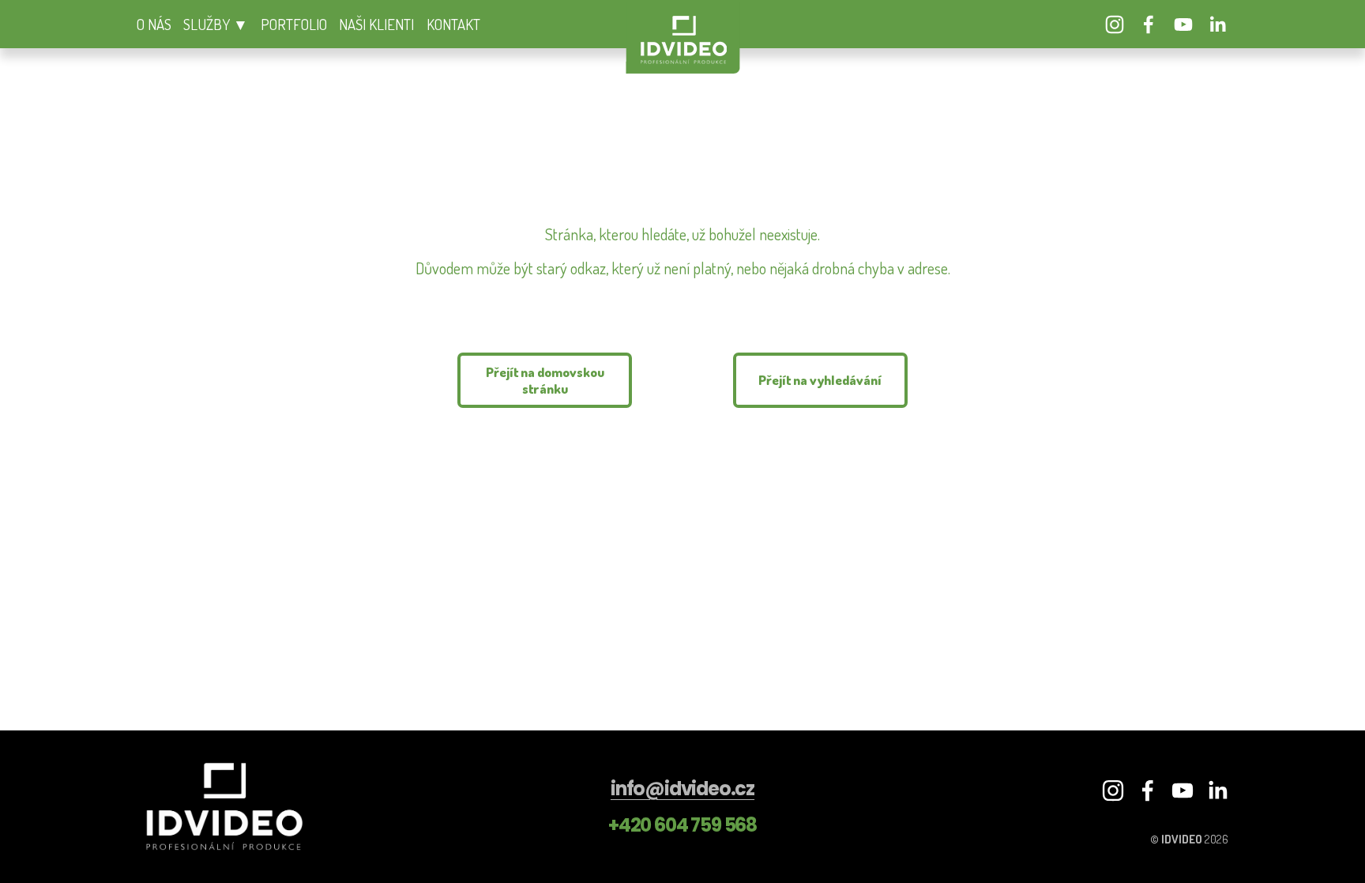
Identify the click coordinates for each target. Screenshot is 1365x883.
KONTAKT (453, 24)
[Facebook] (1149, 24)
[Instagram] (1115, 24)
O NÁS (154, 24)
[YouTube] (1183, 24)
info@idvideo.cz (682, 788)
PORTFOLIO (294, 24)
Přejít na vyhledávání (820, 380)
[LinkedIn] (1217, 24)
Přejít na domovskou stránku (545, 380)
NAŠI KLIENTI (376, 24)
